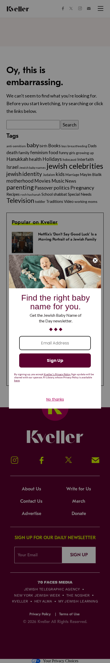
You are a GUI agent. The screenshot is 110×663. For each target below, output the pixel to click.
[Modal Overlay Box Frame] (55, 332)
